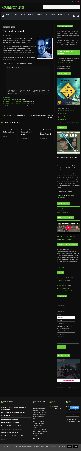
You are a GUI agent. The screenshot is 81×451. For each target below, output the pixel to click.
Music (46, 14)
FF (64, 14)
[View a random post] (78, 16)
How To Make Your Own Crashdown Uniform (13, 416)
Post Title (59, 320)
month (77, 421)
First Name (69, 406)
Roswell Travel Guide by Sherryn (10, 422)
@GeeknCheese (64, 113)
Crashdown (10, 18)
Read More (40, 449)
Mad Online (60, 283)
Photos (59, 14)
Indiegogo (68, 387)
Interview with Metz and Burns (9, 432)
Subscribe (75, 407)
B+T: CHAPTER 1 (61, 236)
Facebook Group (64, 119)
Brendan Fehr (6, 27)
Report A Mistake (61, 208)
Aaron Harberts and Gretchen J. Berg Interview (13, 435)
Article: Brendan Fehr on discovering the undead (16, 109)
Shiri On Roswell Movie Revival (9, 419)
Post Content (60, 334)
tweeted (23, 90)
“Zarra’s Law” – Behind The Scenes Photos (14, 101)
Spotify (65, 197)
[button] (10, 14)
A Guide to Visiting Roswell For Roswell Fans (13, 412)
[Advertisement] (61, 7)
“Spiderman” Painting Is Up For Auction (27, 132)
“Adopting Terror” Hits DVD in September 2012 (15, 105)
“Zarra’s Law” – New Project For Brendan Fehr (15, 103)
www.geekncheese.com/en (67, 110)
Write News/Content (62, 212)
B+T (22, 14)
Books (53, 14)
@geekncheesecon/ (65, 117)
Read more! (36, 438)
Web (69, 14)
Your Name (60, 303)
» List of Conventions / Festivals (65, 62)
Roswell (30, 14)
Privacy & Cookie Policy (55, 408)
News (7, 14)
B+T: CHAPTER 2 (71, 236)
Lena (13, 35)
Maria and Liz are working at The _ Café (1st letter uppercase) (65, 327)
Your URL (59, 314)
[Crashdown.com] (3, 16)
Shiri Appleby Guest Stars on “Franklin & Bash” (41, 116)
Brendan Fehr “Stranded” (9, 99)
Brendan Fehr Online (62, 278)
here (69, 68)
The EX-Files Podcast (67, 239)
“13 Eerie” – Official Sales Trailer (11, 107)
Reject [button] (75, 446)
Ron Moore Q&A (5, 439)
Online (54, 406)
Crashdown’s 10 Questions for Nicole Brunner (13, 425)
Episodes (39, 14)
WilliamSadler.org (61, 285)
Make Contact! (60, 210)
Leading (13, 27)
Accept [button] (69, 446)
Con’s (15, 14)
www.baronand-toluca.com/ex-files (66, 291)
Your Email (59, 309)
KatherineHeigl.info (62, 280)
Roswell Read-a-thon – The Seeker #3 (14, 115)
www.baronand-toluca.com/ (64, 288)
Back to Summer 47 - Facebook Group (69, 122)
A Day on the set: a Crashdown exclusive (12, 429)
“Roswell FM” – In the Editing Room (9, 131)
